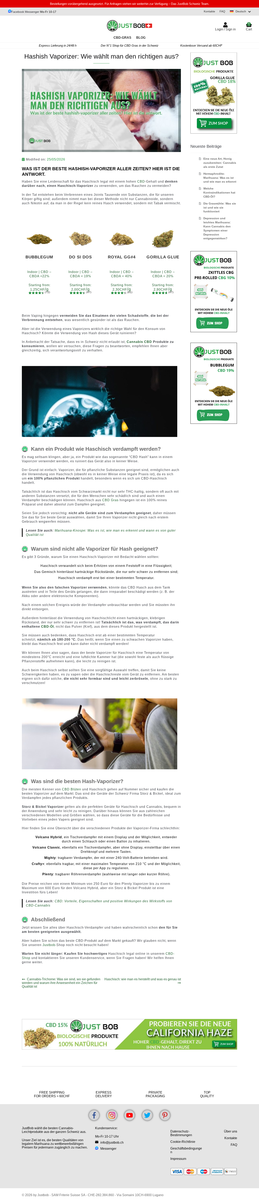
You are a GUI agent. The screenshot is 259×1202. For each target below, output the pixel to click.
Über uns (230, 1131)
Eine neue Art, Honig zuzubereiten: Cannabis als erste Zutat (219, 162)
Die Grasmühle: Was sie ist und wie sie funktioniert (219, 207)
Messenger (108, 1148)
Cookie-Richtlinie (182, 1141)
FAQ (222, 11)
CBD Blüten (71, 789)
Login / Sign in (225, 29)
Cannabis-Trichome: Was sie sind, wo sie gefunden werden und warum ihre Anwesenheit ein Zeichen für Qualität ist (61, 982)
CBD (141, 181)
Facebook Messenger (25, 11)
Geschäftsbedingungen (186, 1150)
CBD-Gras (122, 37)
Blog (140, 37)
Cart (249, 26)
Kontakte (209, 11)
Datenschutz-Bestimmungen (181, 1133)
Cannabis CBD (139, 342)
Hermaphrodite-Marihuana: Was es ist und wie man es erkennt (219, 177)
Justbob (48, 945)
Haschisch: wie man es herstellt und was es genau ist (142, 980)
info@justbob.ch (112, 1142)
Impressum (178, 1158)
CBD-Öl (47, 626)
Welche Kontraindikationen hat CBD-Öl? (219, 192)
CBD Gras (110, 500)
